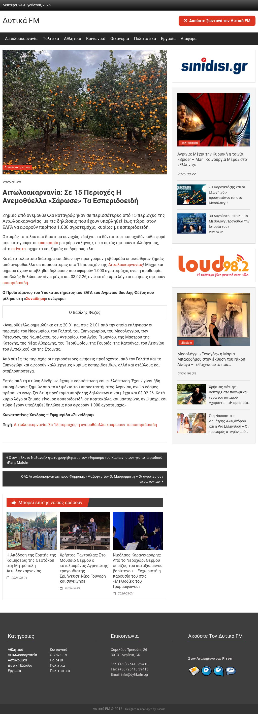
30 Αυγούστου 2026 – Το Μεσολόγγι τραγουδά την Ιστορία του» (229, 221)
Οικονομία (119, 38)
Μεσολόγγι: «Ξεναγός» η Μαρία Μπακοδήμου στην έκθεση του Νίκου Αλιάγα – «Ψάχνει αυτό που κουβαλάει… (211, 359)
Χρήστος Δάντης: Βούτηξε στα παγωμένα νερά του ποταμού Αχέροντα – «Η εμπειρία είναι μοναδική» (228, 395)
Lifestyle (186, 343)
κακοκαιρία (48, 242)
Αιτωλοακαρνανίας (125, 264)
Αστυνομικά (17, 660)
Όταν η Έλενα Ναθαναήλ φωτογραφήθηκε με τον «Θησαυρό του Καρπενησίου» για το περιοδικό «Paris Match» (84, 460)
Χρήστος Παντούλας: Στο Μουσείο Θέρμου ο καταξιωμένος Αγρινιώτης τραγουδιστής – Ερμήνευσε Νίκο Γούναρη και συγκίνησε (84, 568)
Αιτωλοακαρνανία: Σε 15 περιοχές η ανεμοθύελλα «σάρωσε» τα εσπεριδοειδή (85, 424)
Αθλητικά (72, 38)
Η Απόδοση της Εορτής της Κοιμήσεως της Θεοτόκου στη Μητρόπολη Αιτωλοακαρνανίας (31, 563)
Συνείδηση (35, 298)
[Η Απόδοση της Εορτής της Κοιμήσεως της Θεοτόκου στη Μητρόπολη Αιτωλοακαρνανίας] (31, 531)
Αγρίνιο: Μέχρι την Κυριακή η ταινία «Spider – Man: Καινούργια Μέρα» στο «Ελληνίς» (212, 159)
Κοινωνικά (95, 38)
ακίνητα (18, 248)
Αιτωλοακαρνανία (21, 38)
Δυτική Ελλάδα (20, 665)
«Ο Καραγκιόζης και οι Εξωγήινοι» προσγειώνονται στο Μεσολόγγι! (227, 195)
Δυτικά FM (21, 20)
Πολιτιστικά (145, 38)
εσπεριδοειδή (15, 282)
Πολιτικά (51, 38)
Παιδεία (56, 660)
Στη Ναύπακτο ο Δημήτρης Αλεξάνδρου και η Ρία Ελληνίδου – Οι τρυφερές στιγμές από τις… (229, 424)
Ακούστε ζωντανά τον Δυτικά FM (219, 20)
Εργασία (168, 38)
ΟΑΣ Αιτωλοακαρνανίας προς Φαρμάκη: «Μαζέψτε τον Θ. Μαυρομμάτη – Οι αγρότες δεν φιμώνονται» (92, 478)
